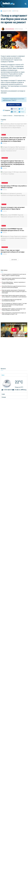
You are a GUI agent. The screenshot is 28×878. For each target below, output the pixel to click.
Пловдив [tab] (4, 397)
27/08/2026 (4, 143)
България (4, 157)
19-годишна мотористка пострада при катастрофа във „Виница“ (12, 300)
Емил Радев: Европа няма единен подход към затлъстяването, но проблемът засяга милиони (14, 296)
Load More (14, 259)
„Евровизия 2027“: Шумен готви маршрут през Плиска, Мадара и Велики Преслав (14, 309)
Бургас (4, 204)
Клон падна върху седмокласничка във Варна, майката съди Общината (14, 279)
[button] (25, 4)
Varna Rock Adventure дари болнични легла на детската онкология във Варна (14, 287)
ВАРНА (3, 134)
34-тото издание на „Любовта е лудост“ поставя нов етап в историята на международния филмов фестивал (14, 305)
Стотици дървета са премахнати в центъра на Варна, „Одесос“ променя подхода (14, 275)
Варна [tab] (3, 375)
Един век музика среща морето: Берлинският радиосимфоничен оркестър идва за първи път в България (14, 291)
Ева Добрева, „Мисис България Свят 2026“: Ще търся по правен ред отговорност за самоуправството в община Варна (13, 139)
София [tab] (3, 394)
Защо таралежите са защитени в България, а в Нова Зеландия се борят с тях (14, 313)
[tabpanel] (14, 385)
